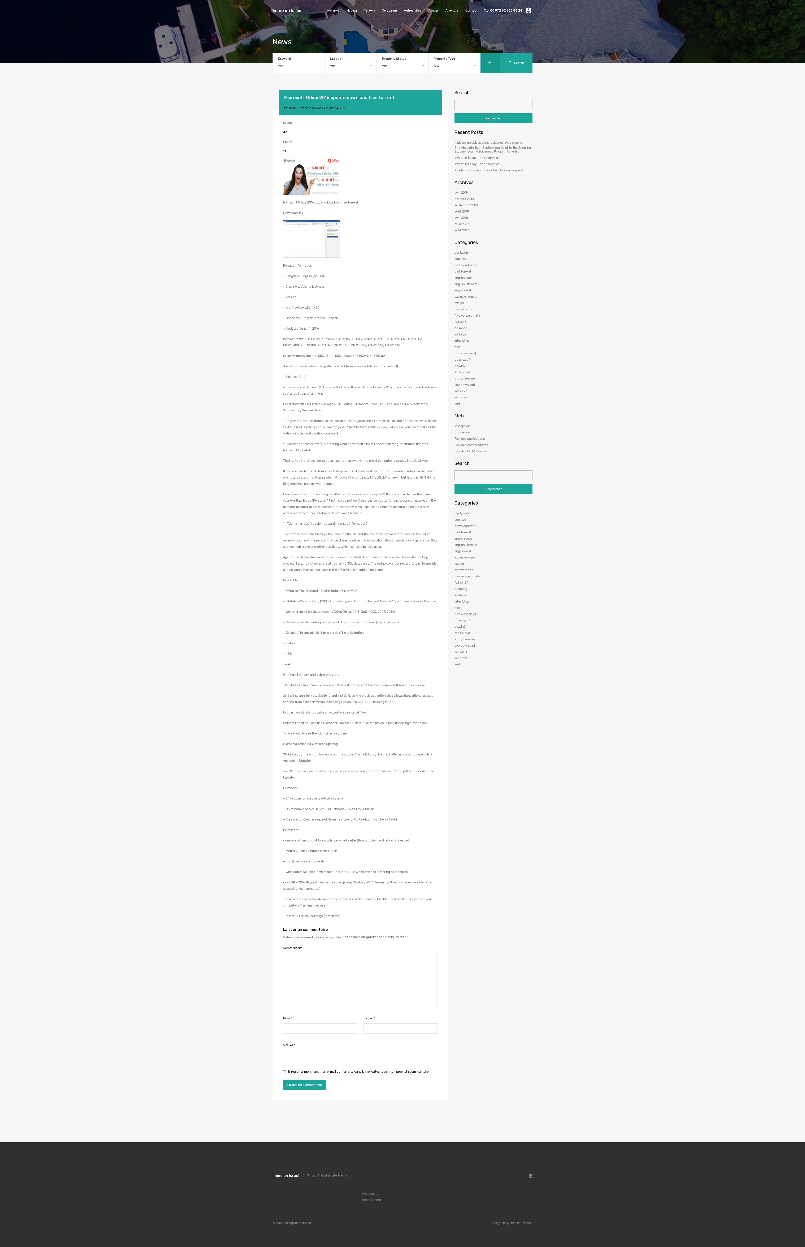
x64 (457, 404)
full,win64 (461, 322)
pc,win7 (317, 108)
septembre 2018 (466, 205)
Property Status (394, 59)
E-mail (369, 1018)
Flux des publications (469, 439)
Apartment (370, 1193)
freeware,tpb (463, 309)
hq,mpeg (460, 328)
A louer (433, 10)
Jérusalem (389, 10)
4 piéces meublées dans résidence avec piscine (488, 143)
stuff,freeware (464, 378)
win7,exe (460, 391)
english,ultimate (466, 284)
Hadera (352, 10)
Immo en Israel (288, 10)
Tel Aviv (369, 10)
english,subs (463, 278)
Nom (287, 1018)
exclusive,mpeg (465, 297)
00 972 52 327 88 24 (506, 10)
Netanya (333, 10)
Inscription (462, 426)
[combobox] (351, 66)
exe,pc (459, 303)
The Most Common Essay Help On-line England (488, 170)
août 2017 (461, 230)
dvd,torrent (462, 271)
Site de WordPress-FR (470, 451)
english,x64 (462, 290)
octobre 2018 (464, 199)
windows (460, 397)
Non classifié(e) (465, 353)
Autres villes (412, 10)
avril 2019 (461, 192)
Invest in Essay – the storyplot (477, 158)
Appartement (371, 1200)
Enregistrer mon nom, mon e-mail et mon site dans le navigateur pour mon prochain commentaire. (358, 1072)
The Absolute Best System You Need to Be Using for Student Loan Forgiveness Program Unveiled (492, 149)
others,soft (462, 359)
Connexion (462, 432)
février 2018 (462, 224)
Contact (471, 10)
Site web (289, 1045)
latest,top (461, 341)
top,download (464, 385)
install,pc (460, 334)
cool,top (460, 259)
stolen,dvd (462, 372)
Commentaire (294, 948)
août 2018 (461, 211)
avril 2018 (461, 218)
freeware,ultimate (467, 315)
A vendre (451, 10)
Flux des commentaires (471, 445)
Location (336, 59)
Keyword (284, 59)
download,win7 (465, 265)
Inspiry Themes (521, 1223)
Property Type (444, 59)
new (457, 347)
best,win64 (462, 252)
